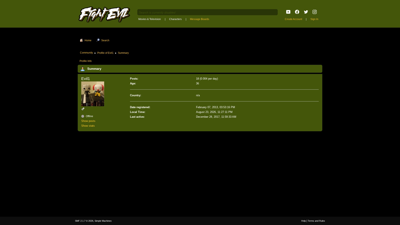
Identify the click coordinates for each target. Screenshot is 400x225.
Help (303, 221)
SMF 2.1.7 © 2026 (84, 221)
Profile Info (86, 61)
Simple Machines (103, 221)
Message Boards (199, 19)
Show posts (88, 120)
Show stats (88, 125)
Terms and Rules (316, 221)
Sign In (314, 19)
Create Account (293, 19)
